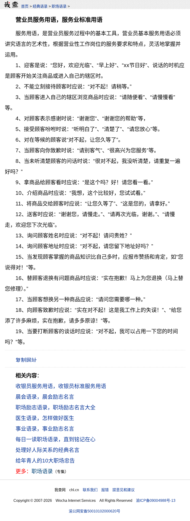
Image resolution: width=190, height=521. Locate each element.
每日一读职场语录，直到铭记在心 (55, 439)
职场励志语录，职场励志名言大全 (55, 407)
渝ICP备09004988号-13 (155, 500)
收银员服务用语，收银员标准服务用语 (61, 386)
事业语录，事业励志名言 (45, 429)
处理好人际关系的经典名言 (47, 450)
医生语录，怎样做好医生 (45, 418)
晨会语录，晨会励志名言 (45, 397)
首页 (24, 6)
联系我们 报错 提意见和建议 (109, 490)
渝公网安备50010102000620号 (94, 511)
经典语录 (40, 6)
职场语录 (59, 6)
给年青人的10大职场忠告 (45, 461)
